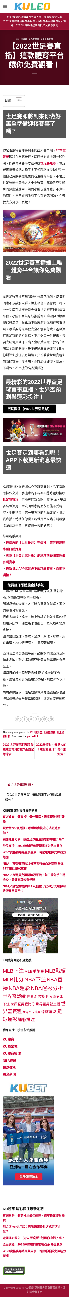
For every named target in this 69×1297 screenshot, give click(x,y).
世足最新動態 (46, 39)
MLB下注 (13, 971)
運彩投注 (26, 1019)
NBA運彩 (19, 988)
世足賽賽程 (10, 499)
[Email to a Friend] (38, 719)
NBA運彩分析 (47, 988)
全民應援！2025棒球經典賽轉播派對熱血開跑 (32, 845)
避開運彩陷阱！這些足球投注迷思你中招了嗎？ (34, 839)
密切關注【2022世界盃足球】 (29, 409)
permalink (32, 736)
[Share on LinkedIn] (51, 719)
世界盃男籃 (35, 997)
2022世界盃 (21, 39)
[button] (17, 101)
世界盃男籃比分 (22, 1004)
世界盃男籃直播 (48, 1004)
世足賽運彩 (48, 163)
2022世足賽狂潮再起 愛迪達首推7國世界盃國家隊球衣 (18, 749)
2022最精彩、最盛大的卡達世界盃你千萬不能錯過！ (51, 749)
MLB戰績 (55, 971)
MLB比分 (13, 980)
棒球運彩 (48, 1012)
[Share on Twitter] (31, 719)
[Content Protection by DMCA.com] (14, 1270)
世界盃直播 (33, 39)
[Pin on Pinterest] (44, 719)
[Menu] (5, 6)
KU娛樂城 (10, 1046)
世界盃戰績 (14, 996)
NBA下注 (35, 979)
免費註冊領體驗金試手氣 (26, 585)
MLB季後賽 (34, 971)
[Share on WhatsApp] (18, 719)
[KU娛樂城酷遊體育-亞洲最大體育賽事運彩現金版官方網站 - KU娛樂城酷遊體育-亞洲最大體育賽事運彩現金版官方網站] (34, 6)
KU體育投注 (12, 1053)
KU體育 (8, 1039)
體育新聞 (9, 1074)
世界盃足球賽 (31, 1012)
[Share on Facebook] (25, 719)
